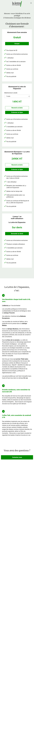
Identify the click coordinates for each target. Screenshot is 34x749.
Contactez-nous (17, 457)
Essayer (17, 43)
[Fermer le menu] (31, 3)
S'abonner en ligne (17, 112)
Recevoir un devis (17, 108)
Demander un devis (17, 233)
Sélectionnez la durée (10, 93)
